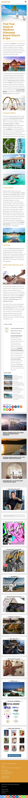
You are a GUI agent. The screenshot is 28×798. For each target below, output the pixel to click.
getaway (9, 129)
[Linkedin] (18, 406)
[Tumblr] (15, 406)
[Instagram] (4, 406)
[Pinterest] (12, 406)
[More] (12, 409)
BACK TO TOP (4, 786)
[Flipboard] (10, 409)
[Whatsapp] (4, 409)
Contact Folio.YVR (4, 791)
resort (10, 82)
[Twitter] (10, 406)
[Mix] (7, 409)
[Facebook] (7, 406)
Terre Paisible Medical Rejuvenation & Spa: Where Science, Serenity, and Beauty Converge (18, 390)
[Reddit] (21, 406)
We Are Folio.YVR (4, 789)
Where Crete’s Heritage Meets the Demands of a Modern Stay (18, 378)
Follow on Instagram (15, 755)
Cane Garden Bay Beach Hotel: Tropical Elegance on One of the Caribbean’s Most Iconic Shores (18, 397)
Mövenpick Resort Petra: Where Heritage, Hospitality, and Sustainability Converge (18, 384)
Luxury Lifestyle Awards (16, 359)
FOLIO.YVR (5, 2)
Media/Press (3, 792)
